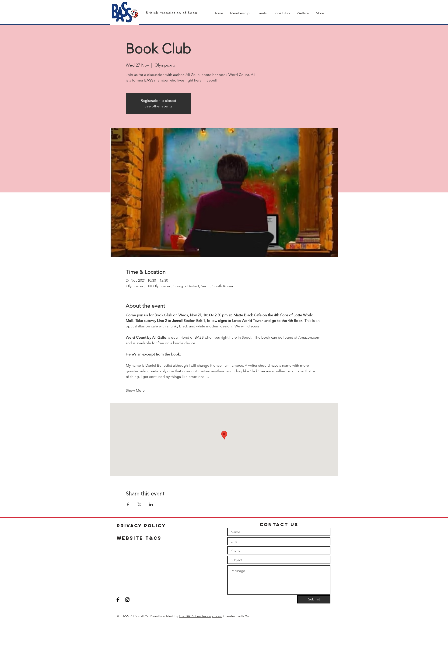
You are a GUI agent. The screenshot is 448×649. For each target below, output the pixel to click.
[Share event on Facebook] (128, 504)
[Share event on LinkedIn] (151, 504)
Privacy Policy (141, 525)
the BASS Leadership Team (200, 616)
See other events (158, 106)
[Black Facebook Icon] (118, 600)
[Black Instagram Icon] (127, 600)
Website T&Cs (139, 538)
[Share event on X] (139, 504)
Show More (135, 390)
